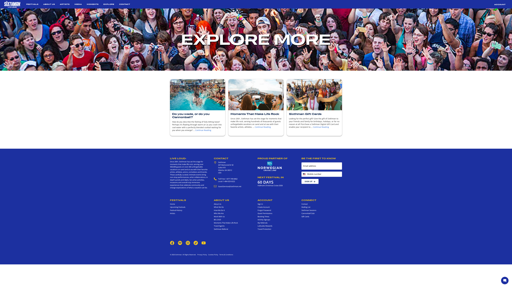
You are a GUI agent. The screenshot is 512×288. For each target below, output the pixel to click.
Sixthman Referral (221, 229)
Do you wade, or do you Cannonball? (190, 115)
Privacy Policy (202, 255)
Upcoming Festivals (177, 207)
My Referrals (262, 223)
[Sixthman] (12, 4)
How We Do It (219, 210)
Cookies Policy (212, 255)
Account (500, 4)
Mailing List (305, 207)
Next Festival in (271, 177)
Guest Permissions (265, 213)
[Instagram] (188, 243)
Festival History (176, 210)
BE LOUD (217, 219)
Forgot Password (264, 210)
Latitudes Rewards (265, 226)
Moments (93, 4)
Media (78, 4)
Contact (124, 4)
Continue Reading (203, 130)
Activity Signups (264, 219)
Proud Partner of (273, 158)
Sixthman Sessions (308, 210)
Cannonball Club (308, 213)
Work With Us (219, 216)
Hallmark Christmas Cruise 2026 (270, 185)
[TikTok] (196, 243)
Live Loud (178, 158)
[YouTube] (203, 243)
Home (172, 204)
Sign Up (308, 181)
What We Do (219, 207)
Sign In (260, 204)
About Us (49, 4)
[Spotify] (180, 243)
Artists (65, 4)
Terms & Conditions (226, 255)
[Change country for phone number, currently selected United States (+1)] (304, 174)
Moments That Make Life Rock (255, 114)
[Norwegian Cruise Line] (270, 166)
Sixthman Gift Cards (305, 114)
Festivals (32, 4)
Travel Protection (264, 229)
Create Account (264, 207)
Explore (108, 4)
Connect (309, 200)
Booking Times (263, 216)
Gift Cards (305, 216)
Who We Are (219, 213)
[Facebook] (172, 243)
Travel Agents (219, 226)
